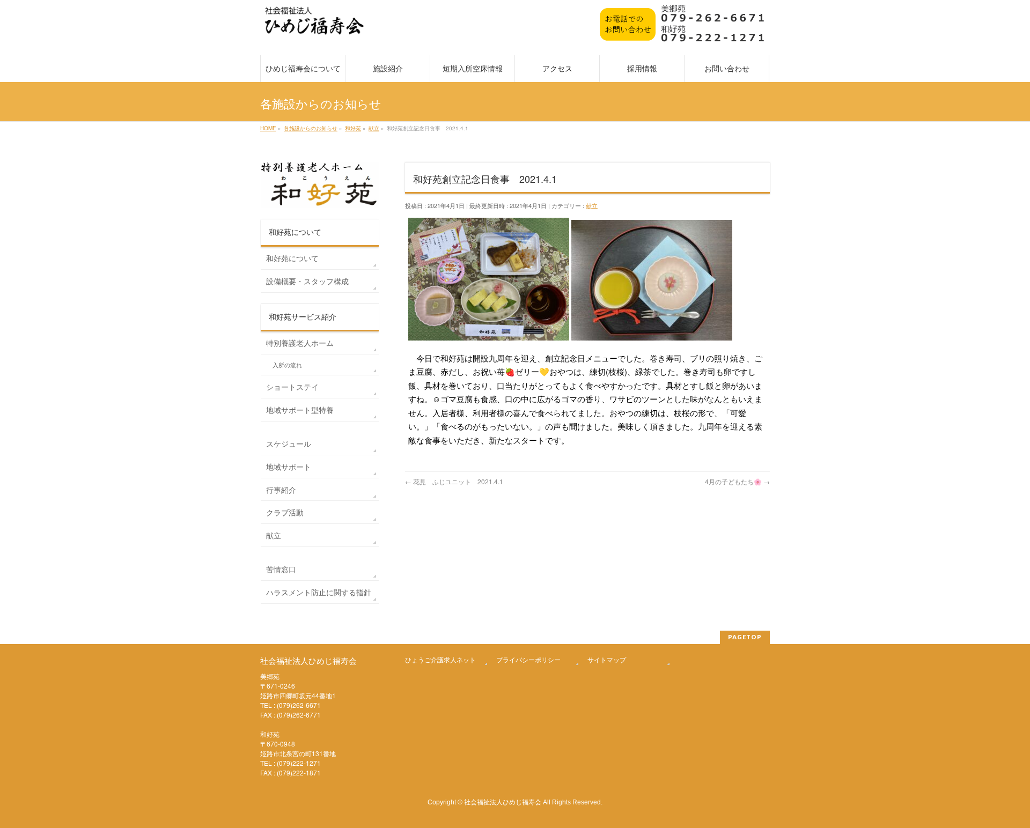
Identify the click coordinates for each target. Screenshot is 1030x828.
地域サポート (288, 466)
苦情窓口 (281, 569)
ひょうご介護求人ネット (440, 659)
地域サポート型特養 (300, 409)
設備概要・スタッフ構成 (307, 281)
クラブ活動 (285, 512)
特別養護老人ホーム (300, 342)
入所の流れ (287, 365)
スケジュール (288, 443)
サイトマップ (606, 659)
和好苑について (292, 258)
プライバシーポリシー (528, 659)
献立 (592, 205)
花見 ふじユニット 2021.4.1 (454, 481)
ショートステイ (292, 386)
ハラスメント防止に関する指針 (318, 592)
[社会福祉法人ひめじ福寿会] (314, 26)
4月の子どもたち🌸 (737, 481)
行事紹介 (281, 489)
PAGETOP (745, 636)
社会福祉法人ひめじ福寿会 (502, 801)
